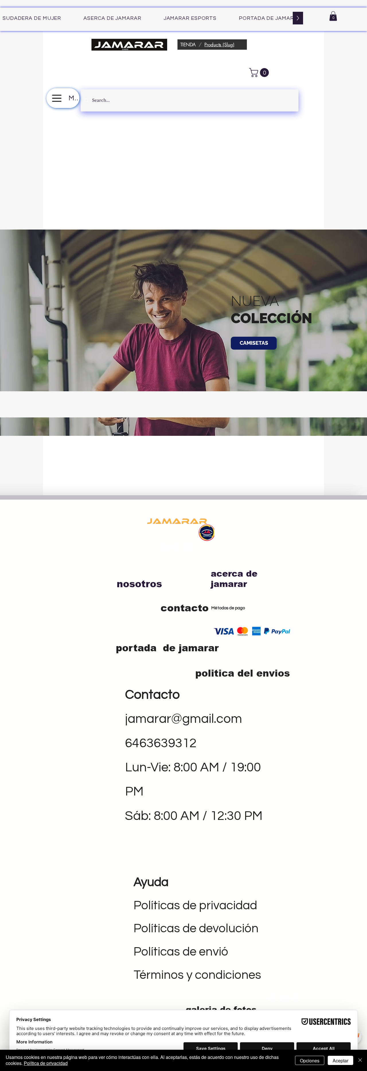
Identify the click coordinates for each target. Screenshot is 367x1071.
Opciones (309, 1060)
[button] (333, 16)
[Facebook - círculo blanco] (165, 547)
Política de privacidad (46, 1063)
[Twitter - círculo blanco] (176, 547)
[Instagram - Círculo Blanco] (188, 547)
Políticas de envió (181, 951)
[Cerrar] (360, 1060)
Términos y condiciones (197, 975)
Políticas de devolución (196, 928)
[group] (183, 404)
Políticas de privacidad (195, 905)
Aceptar (340, 1060)
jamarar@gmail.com (183, 718)
